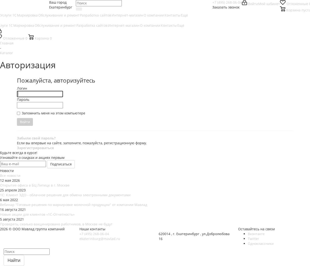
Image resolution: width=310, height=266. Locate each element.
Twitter (253, 238)
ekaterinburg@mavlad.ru (99, 238)
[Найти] (79, 9)
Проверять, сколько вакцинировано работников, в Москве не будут (56, 224)
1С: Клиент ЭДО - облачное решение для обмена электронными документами (65, 195)
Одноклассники (261, 243)
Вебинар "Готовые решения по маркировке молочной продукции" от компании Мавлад (73, 204)
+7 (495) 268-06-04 (227, 2)
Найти (14, 260)
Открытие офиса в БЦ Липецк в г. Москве (35, 185)
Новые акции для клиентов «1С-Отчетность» (37, 214)
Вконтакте (256, 234)
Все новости (10, 175)
